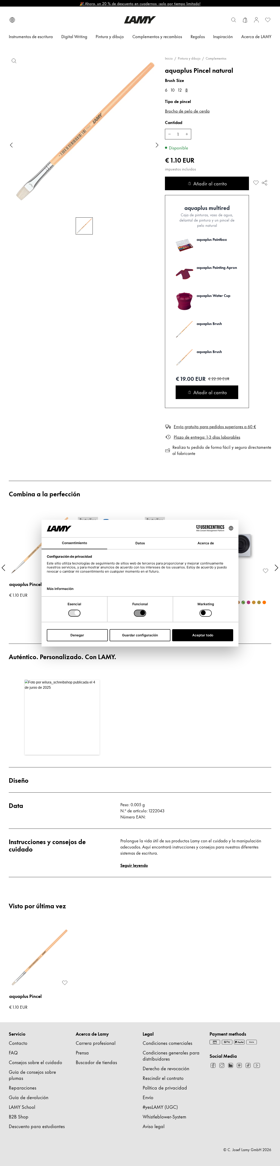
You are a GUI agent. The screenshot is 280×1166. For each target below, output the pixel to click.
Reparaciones (22, 1087)
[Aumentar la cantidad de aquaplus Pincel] (186, 134)
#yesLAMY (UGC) (160, 1106)
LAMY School (22, 1106)
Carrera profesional (96, 1042)
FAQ (13, 1052)
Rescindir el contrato (163, 1077)
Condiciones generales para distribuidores (171, 1055)
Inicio (169, 58)
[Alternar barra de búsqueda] (233, 19)
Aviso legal (153, 1126)
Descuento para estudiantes (37, 1126)
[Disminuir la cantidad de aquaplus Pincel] (169, 134)
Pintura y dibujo (189, 58)
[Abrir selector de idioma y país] (12, 19)
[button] (62, 717)
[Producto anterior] (3, 567)
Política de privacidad (165, 1087)
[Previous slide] (11, 145)
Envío (148, 1097)
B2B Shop (18, 1116)
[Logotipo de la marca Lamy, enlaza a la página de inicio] (140, 19)
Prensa (82, 1052)
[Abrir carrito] (245, 19)
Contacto (18, 1042)
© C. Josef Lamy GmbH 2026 (247, 1149)
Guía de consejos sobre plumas (32, 1074)
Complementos (216, 58)
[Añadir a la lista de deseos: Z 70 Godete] (265, 570)
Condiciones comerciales (167, 1042)
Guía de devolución (28, 1097)
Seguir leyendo (134, 865)
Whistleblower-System (164, 1116)
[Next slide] (157, 145)
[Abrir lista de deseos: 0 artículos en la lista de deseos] (267, 19)
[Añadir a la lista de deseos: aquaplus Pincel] (255, 182)
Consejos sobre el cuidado (35, 1062)
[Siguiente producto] (276, 567)
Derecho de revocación (166, 1068)
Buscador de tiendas (96, 1062)
